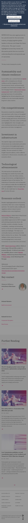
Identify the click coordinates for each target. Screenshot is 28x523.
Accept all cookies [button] (14, 21)
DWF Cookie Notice (11, 14)
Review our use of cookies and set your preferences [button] (15, 24)
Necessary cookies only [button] (14, 17)
